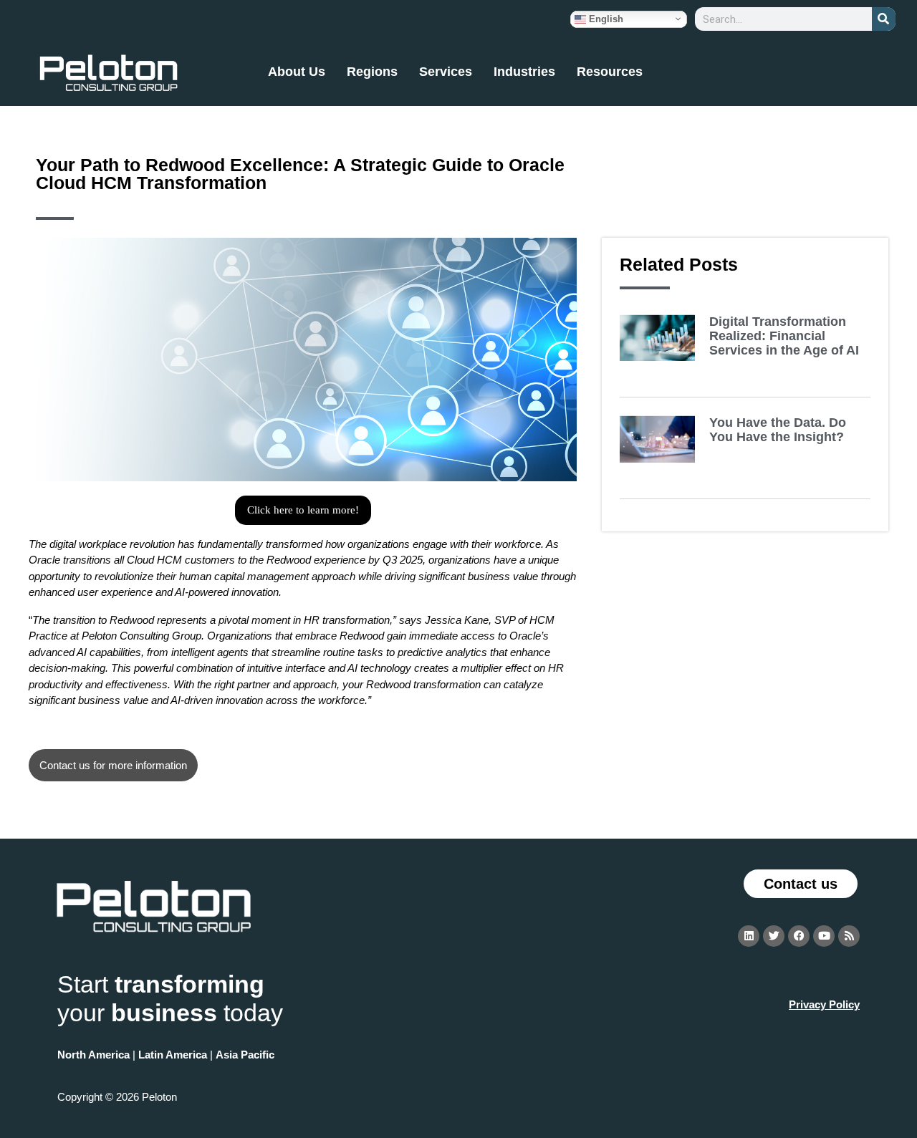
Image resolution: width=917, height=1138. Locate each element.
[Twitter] (773, 936)
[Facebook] (799, 936)
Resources (610, 71)
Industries (524, 71)
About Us (296, 71)
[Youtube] (824, 936)
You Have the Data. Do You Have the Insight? (777, 429)
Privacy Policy (824, 1004)
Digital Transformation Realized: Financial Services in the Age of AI (784, 335)
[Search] (884, 19)
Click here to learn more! (303, 510)
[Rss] (849, 936)
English (604, 18)
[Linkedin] (748, 936)
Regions (372, 71)
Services (445, 71)
